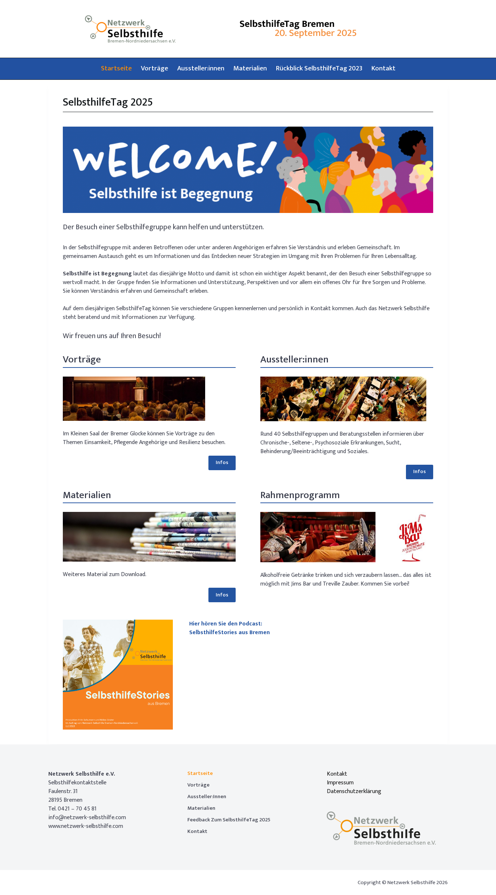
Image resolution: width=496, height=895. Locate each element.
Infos (222, 462)
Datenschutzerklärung (354, 791)
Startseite (116, 68)
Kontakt (383, 68)
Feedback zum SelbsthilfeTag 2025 (229, 820)
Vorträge (154, 68)
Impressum (340, 783)
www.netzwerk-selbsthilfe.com (85, 826)
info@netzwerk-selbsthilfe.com (87, 817)
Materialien (250, 68)
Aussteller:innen (200, 68)
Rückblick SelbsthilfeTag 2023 (319, 68)
